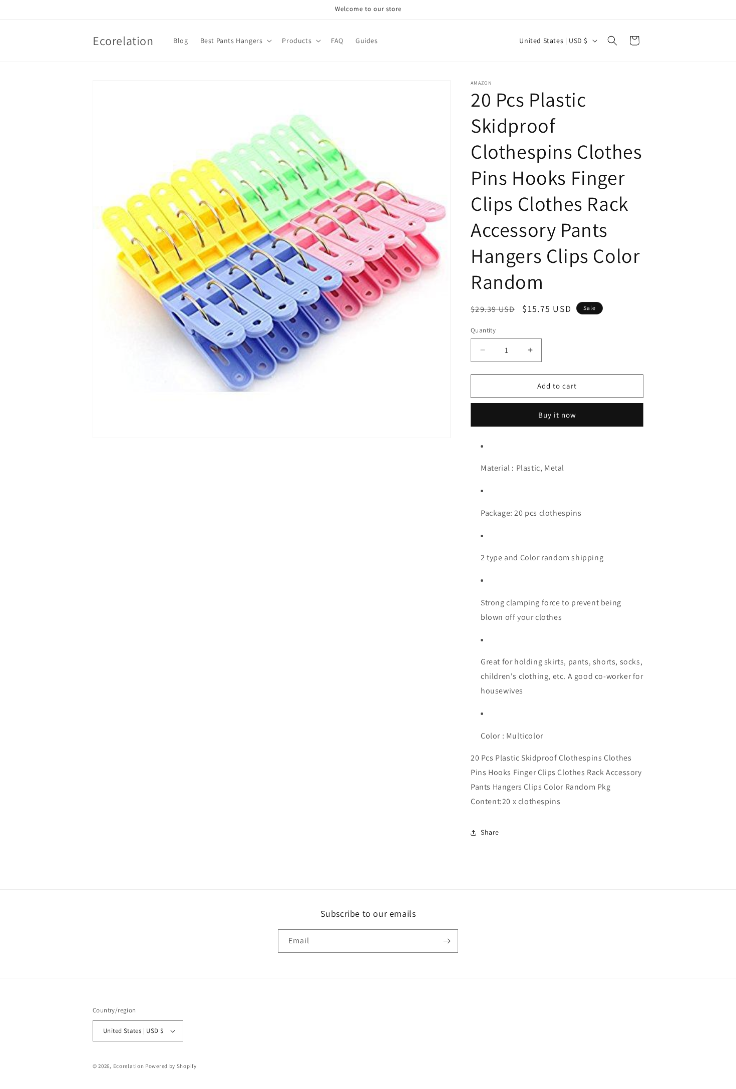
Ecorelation (128, 1065)
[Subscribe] (447, 941)
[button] (235, 40)
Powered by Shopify (171, 1065)
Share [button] (490, 832)
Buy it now (557, 415)
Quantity (483, 330)
